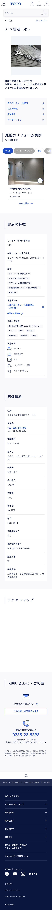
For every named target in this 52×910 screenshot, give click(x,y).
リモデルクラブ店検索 (31, 782)
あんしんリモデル (12, 796)
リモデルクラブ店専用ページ (16, 856)
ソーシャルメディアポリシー (15, 896)
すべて (8, 151)
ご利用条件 (9, 884)
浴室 (39, 151)
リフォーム (15, 782)
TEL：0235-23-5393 (16, 428)
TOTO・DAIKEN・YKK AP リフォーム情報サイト (16, 846)
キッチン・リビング (24, 151)
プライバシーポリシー (12, 890)
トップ (5, 782)
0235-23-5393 (26, 735)
